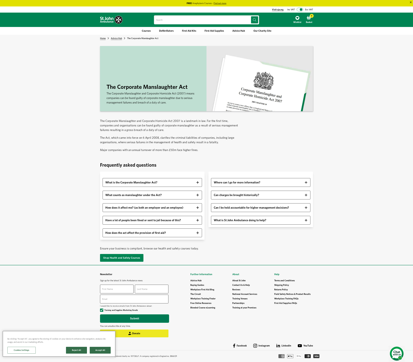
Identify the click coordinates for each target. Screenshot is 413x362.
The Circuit (195, 294)
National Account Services (244, 294)
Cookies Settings (21, 350)
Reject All (76, 350)
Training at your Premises (244, 307)
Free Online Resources (200, 303)
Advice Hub (116, 38)
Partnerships (238, 303)
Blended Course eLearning (202, 307)
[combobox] (206, 20)
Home (103, 38)
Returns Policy (281, 289)
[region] (59, 344)
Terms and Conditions (284, 280)
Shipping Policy (281, 285)
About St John (239, 280)
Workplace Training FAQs (286, 298)
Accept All (100, 350)
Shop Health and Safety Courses (121, 257)
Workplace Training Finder (203, 298)
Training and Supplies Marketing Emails (121, 310)
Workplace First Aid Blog (202, 289)
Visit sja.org (277, 9)
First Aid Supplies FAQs (285, 303)
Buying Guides (197, 285)
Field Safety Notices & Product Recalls (292, 294)
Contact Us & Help (241, 285)
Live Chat (397, 354)
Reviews (236, 289)
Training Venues (239, 298)
